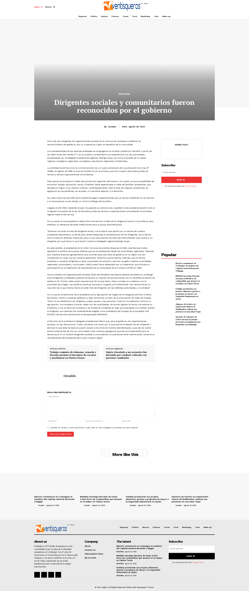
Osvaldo (112, 127)
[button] (50, 7)
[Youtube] (58, 575)
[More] (193, 151)
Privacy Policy (190, 186)
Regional (124, 94)
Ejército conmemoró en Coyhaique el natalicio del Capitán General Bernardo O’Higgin (187, 267)
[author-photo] (36, 505)
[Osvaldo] (53, 376)
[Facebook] (201, 7)
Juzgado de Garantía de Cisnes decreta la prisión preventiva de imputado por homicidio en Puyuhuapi (188, 321)
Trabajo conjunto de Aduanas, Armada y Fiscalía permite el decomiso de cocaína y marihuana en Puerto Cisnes (73, 355)
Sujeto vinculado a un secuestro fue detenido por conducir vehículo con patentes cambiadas (126, 355)
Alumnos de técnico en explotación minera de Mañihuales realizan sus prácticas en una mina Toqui (188, 308)
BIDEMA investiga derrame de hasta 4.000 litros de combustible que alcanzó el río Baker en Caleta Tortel (188, 280)
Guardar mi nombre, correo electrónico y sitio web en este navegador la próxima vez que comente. (94, 428)
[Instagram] (206, 7)
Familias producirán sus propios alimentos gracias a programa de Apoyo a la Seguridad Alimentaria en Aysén (188, 294)
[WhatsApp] (187, 151)
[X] (212, 7)
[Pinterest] (181, 151)
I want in (180, 180)
